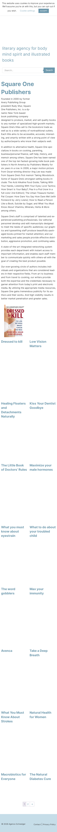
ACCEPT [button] (43, 11)
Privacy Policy (49, 824)
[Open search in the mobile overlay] (28, 70)
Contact (37, 824)
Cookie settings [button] (27, 10)
